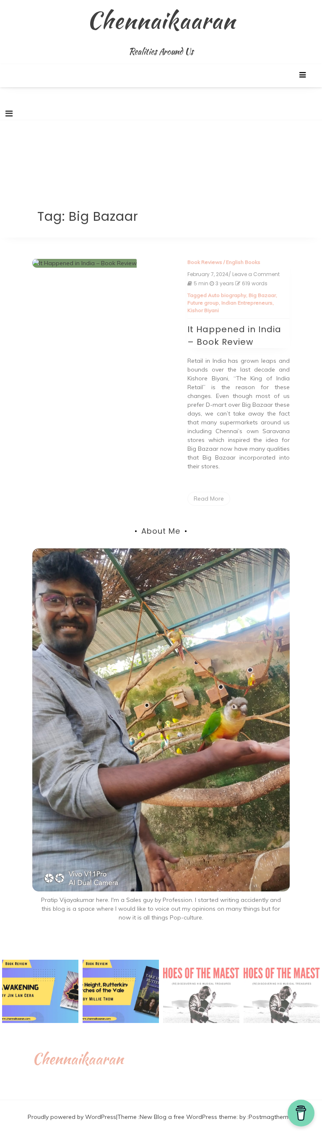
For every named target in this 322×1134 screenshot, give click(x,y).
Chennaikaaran (161, 20)
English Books (243, 262)
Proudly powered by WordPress (72, 1117)
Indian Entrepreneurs (247, 303)
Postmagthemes (272, 1117)
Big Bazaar (262, 295)
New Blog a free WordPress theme (188, 1117)
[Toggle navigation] (9, 113)
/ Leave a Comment (254, 274)
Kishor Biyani (203, 310)
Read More (209, 498)
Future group (203, 303)
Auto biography (227, 295)
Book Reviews (204, 262)
